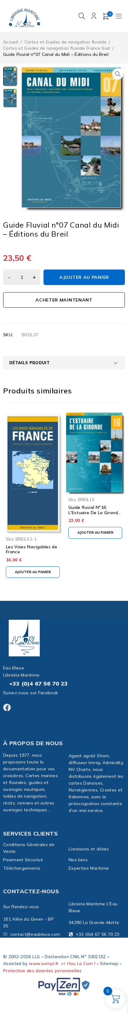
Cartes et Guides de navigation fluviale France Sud (56, 48)
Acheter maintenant (64, 300)
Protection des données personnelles (42, 970)
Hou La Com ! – (83, 963)
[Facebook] (7, 707)
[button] (117, 73)
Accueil (10, 42)
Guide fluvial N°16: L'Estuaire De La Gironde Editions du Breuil (94, 513)
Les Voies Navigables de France (31, 549)
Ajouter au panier (84, 277)
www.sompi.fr (43, 963)
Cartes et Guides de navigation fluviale (66, 42)
